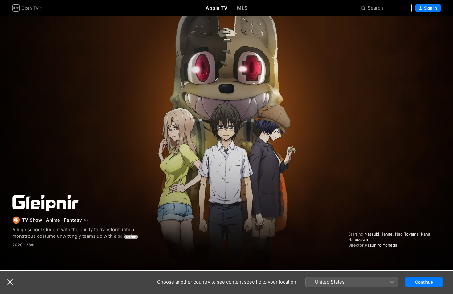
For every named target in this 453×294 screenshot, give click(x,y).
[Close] (10, 282)
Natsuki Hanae (379, 234)
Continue (424, 282)
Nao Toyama (406, 234)
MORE (131, 237)
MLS (242, 8)
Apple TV (217, 8)
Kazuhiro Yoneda (381, 245)
